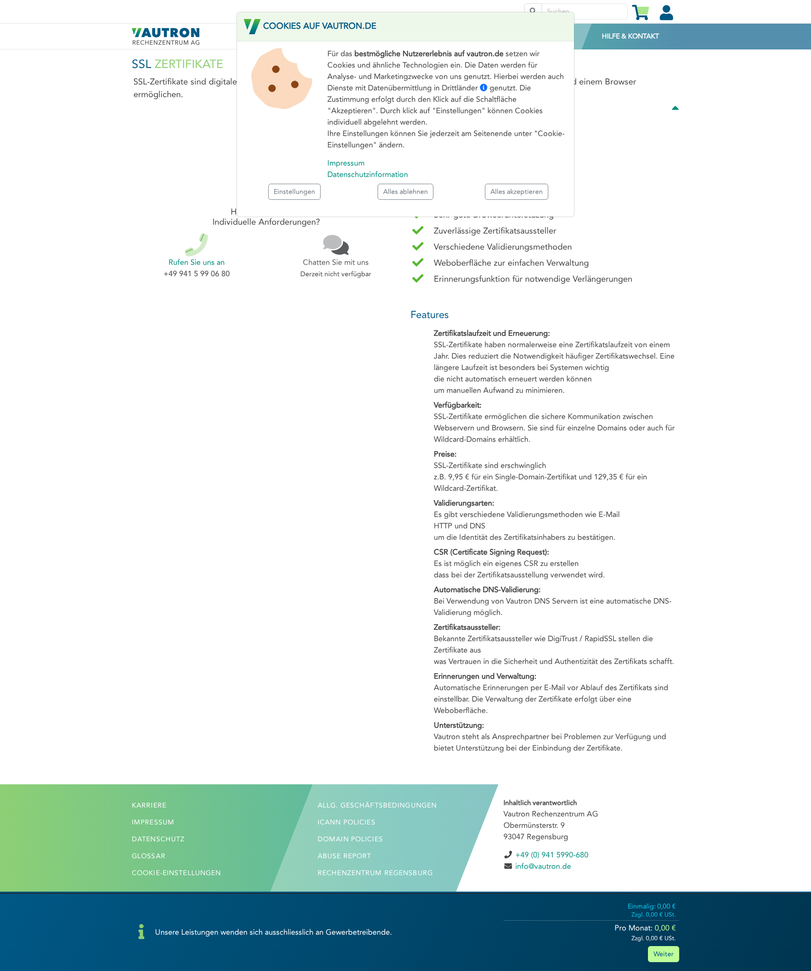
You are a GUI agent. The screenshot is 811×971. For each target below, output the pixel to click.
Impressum (346, 163)
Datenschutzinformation (367, 174)
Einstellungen (294, 192)
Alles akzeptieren (516, 192)
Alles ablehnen (405, 192)
